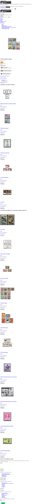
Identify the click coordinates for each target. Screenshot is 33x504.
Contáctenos (3, 486)
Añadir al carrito (3, 65)
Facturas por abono (4, 495)
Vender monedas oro (4, 476)
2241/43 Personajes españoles (4, 278)
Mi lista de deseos (4, 497)
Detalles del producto (4, 80)
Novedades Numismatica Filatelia (6, 474)
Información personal (4, 493)
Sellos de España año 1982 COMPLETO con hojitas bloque (8, 401)
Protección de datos (4, 482)
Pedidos (3, 494)
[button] (16, 12)
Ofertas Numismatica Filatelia (5, 473)
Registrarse (5, 78)
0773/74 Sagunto (2, 229)
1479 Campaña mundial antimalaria (5, 450)
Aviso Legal (3, 485)
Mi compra (1, 16)
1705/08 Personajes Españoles (4, 128)
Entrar (1, 132)
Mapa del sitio (4, 475)
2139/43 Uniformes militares (4, 327)
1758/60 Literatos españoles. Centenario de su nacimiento (8, 103)
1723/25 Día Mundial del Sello (4, 177)
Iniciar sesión (2, 78)
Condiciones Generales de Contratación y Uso (8, 483)
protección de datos (2, 467)
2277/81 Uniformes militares (4, 352)
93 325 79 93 (17, 9)
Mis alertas (3, 496)
